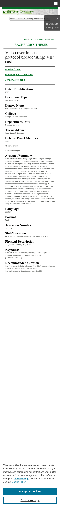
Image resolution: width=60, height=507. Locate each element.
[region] (30, 483)
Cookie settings (21, 478)
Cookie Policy (19, 482)
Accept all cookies (30, 491)
